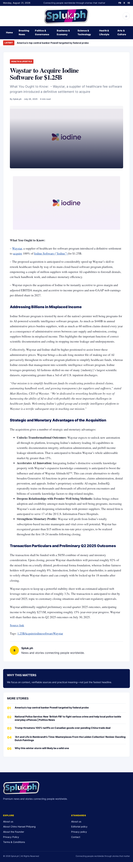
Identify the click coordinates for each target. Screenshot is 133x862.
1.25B (21, 633)
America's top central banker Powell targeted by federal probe (53, 42)
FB (119, 3)
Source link (17, 625)
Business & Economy (63, 32)
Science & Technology (84, 32)
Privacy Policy (11, 837)
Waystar (17, 248)
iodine (38, 633)
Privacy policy (79, 831)
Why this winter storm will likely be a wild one (42, 748)
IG (129, 3)
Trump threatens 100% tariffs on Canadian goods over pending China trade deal (62, 727)
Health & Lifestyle (104, 32)
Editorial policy (79, 826)
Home (9, 32)
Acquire (29, 633)
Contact (75, 837)
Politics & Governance (42, 32)
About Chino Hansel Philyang (19, 826)
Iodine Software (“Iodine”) (51, 253)
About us (8, 821)
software (47, 633)
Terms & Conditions (14, 842)
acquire (17, 253)
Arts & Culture (121, 32)
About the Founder (13, 831)
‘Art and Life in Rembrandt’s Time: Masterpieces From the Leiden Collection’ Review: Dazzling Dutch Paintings (70, 738)
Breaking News (24, 32)
